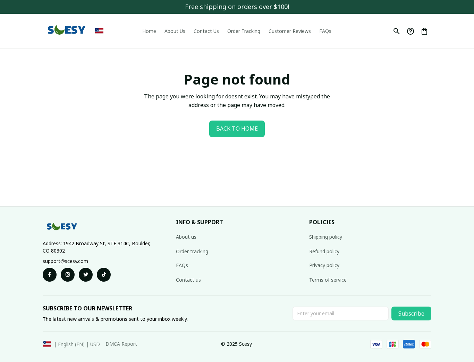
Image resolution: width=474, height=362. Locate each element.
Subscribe (411, 313)
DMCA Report (121, 344)
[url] (65, 261)
